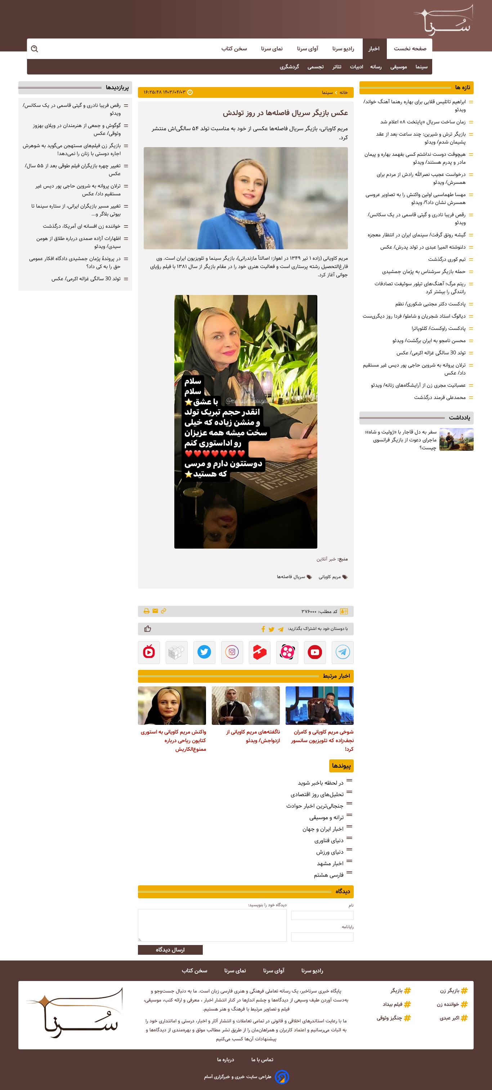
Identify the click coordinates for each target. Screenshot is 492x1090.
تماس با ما (263, 1060)
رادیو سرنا (343, 48)
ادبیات (356, 67)
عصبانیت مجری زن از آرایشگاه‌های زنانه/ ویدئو (418, 385)
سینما (422, 67)
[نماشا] (149, 653)
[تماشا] (259, 653)
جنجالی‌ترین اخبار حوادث (315, 805)
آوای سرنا (308, 48)
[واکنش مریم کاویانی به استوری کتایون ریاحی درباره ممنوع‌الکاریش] (172, 705)
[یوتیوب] (315, 653)
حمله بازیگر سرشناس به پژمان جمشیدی (424, 272)
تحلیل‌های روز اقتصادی (317, 794)
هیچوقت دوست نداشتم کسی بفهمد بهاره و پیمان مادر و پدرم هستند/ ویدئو (415, 158)
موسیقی (399, 67)
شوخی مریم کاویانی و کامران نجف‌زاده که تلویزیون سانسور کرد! (322, 741)
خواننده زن (448, 1004)
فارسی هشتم (329, 875)
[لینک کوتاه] (163, 611)
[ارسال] (155, 611)
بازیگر (396, 991)
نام (351, 905)
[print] (147, 611)
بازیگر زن (449, 991)
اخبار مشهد (330, 863)
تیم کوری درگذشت (447, 259)
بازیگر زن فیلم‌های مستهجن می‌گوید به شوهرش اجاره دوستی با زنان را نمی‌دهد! (72, 150)
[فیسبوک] (262, 628)
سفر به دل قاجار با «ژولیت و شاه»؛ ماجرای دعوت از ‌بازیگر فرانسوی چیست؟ (401, 440)
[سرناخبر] (443, 20)
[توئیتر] (270, 629)
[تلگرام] (279, 628)
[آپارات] (287, 653)
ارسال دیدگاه (170, 949)
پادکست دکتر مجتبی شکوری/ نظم (430, 304)
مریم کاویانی (330, 577)
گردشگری (290, 67)
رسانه (376, 67)
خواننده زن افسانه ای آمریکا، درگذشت (82, 226)
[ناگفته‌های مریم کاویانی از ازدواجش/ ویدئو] (246, 705)
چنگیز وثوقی (389, 1018)
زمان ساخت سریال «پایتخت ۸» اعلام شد (423, 122)
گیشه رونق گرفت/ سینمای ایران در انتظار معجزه (417, 235)
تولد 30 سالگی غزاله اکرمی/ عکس (431, 353)
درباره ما (226, 1060)
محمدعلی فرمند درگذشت (440, 397)
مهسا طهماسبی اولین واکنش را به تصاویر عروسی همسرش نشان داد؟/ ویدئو (416, 198)
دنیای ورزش (330, 852)
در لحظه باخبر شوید (321, 782)
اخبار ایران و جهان (323, 829)
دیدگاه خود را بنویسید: (267, 904)
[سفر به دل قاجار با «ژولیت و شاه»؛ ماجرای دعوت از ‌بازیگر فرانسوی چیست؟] (456, 439)
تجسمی (316, 67)
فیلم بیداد (392, 1004)
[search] (35, 49)
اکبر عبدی (449, 1018)
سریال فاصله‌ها (291, 577)
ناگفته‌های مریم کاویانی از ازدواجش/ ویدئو (253, 736)
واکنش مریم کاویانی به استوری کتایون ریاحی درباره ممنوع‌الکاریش (173, 741)
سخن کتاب (235, 48)
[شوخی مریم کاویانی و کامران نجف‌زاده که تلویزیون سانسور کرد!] (320, 705)
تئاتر (337, 67)
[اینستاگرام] (232, 653)
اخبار (374, 48)
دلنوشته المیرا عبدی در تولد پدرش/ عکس (423, 247)
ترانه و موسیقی (326, 817)
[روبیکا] (176, 653)
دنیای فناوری (329, 840)
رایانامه (348, 926)
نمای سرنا (272, 48)
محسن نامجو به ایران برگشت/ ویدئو (429, 341)
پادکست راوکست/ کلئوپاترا (439, 328)
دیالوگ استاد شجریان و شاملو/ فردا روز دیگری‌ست (414, 316)
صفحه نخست (410, 48)
